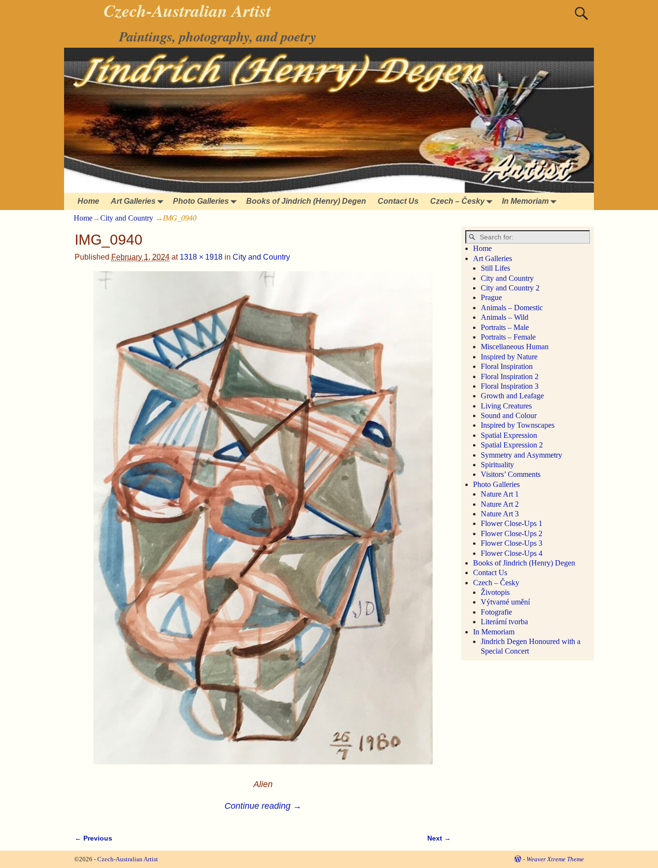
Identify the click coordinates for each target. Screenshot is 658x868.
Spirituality (497, 464)
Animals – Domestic (512, 307)
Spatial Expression (509, 435)
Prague (491, 297)
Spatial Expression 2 (512, 445)
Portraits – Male (505, 327)
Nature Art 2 (500, 504)
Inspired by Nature (509, 357)
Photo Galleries (201, 201)
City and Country (126, 218)
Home (88, 201)
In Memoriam (525, 201)
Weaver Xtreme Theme (555, 859)
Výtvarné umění (505, 602)
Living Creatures (506, 406)
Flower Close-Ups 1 (511, 523)
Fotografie (496, 612)
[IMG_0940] (263, 523)
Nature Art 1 (500, 494)
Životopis (495, 592)
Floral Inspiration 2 (510, 376)
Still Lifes (495, 268)
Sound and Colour (509, 415)
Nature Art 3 (500, 514)
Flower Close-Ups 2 (511, 533)
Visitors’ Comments (510, 474)
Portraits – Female (508, 337)
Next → (439, 838)
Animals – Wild (504, 317)
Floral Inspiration (507, 366)
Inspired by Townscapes (517, 425)
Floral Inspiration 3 (510, 386)
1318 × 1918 (201, 257)
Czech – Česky (457, 201)
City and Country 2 (510, 288)
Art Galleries (133, 201)
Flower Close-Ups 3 (511, 543)
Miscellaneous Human (515, 346)
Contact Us (398, 201)
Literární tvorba (504, 622)
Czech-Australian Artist (127, 859)
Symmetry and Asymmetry (521, 455)
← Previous (93, 838)
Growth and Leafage (512, 396)
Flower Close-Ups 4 (511, 553)
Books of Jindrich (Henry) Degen (306, 201)
